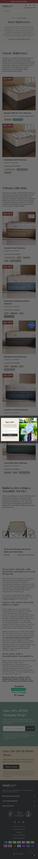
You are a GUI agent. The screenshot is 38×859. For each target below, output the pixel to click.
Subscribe (10, 434)
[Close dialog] (36, 419)
